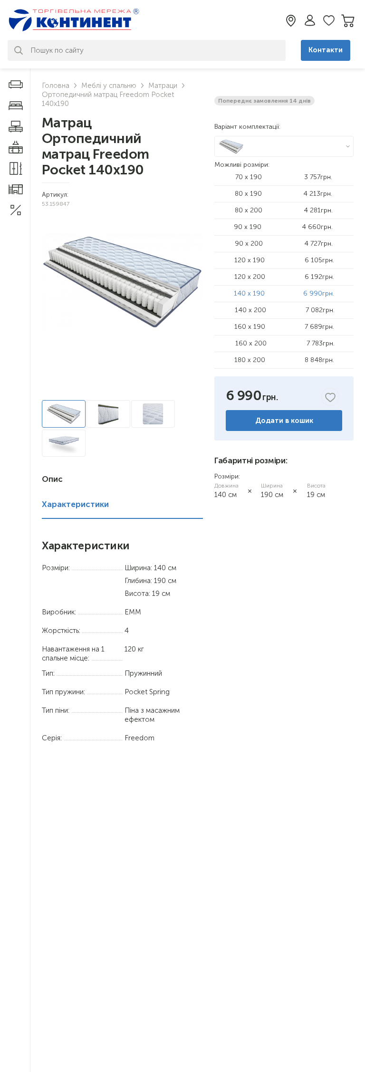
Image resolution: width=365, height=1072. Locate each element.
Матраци (162, 85)
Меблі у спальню (108, 85)
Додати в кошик (284, 420)
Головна (55, 85)
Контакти (325, 50)
